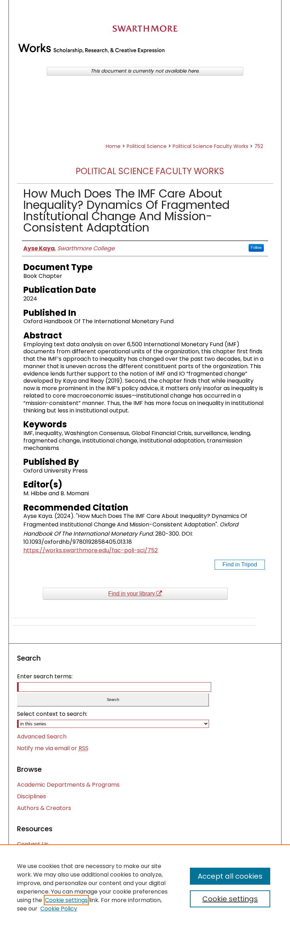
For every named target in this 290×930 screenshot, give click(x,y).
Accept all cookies (230, 876)
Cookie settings (66, 900)
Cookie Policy (58, 909)
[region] (145, 887)
